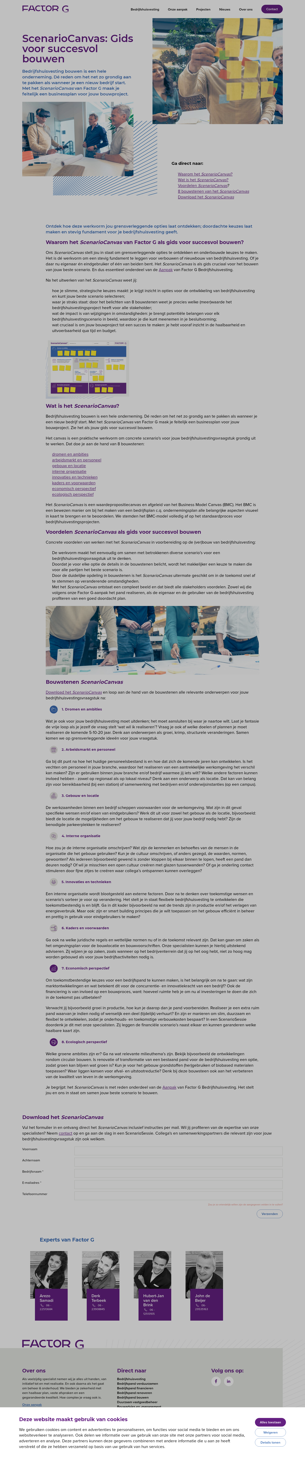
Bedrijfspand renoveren (134, 1392)
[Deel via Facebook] (216, 1381)
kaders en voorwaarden (73, 483)
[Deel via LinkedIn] (229, 1381)
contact (65, 1133)
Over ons (246, 9)
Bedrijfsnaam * (32, 1171)
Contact (272, 9)
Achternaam (31, 1160)
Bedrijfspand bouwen (133, 1397)
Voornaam (29, 1149)
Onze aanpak (177, 9)
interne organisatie (69, 471)
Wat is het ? (203, 179)
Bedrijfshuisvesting (145, 9)
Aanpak (166, 269)
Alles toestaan (270, 1422)
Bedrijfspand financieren (135, 1388)
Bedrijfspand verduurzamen (137, 1383)
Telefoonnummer (34, 1193)
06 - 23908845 (98, 1307)
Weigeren (270, 1432)
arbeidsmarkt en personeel (76, 460)
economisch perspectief (74, 488)
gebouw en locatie (69, 465)
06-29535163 (201, 1307)
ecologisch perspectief (73, 494)
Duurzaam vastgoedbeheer (137, 1402)
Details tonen (270, 1442)
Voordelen (202, 185)
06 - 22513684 (46, 1307)
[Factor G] (45, 9)
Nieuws (224, 9)
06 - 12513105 (149, 1312)
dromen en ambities (70, 454)
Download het (206, 197)
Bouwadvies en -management (139, 1406)
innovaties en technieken (75, 477)
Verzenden (270, 1213)
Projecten (203, 9)
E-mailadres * (31, 1182)
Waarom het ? (205, 174)
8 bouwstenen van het (213, 191)
